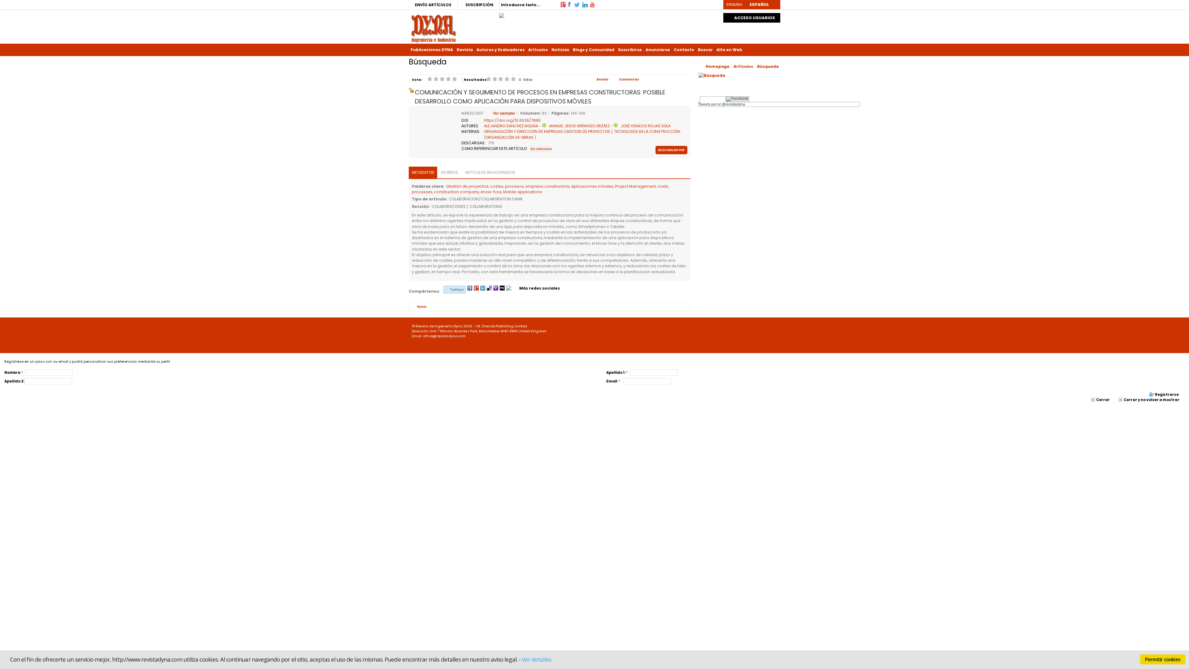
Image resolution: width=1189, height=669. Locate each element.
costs (662, 186)
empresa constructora (547, 186)
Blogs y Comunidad (593, 49)
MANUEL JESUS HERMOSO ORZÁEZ (579, 126)
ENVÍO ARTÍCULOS (433, 4)
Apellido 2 (13, 381)
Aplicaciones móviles (592, 186)
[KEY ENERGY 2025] (501, 14)
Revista (465, 49)
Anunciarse (658, 49)
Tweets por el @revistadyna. (722, 104)
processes (422, 192)
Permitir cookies (1162, 659)
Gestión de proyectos (467, 186)
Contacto (684, 49)
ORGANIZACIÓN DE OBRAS (510, 137)
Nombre (12, 372)
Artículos (538, 49)
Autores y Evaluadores (501, 49)
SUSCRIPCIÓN (479, 4)
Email (611, 381)
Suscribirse (630, 49)
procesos (514, 186)
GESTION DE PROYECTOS (587, 131)
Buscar (705, 49)
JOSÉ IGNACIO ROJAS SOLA (646, 126)
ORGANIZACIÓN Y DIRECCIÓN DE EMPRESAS (523, 131)
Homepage (718, 66)
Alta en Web (729, 49)
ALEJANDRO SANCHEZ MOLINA (511, 126)
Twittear (457, 289)
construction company (456, 192)
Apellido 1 (615, 372)
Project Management (635, 186)
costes (496, 186)
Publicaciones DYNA (432, 49)
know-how (491, 192)
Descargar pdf (671, 150)
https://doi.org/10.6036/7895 (512, 120)
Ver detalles (536, 659)
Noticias (560, 49)
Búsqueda (768, 66)
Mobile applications (522, 192)
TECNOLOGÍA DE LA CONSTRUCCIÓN (647, 131)
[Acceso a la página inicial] (434, 28)
